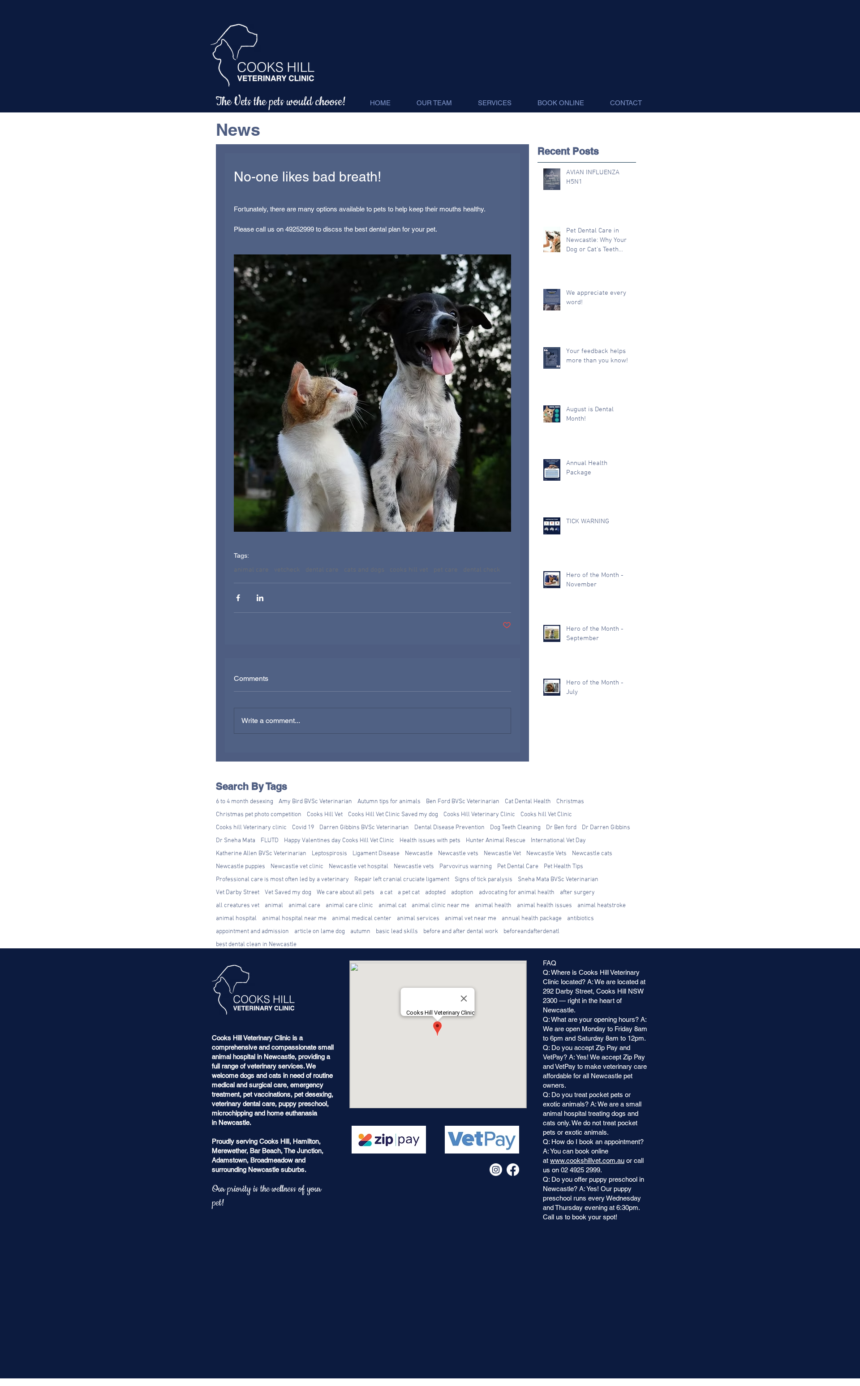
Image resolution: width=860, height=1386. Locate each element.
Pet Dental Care (517, 866)
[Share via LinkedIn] (260, 598)
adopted (435, 892)
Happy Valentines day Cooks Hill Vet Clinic (339, 840)
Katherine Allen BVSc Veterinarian (261, 853)
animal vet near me (470, 918)
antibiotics (580, 918)
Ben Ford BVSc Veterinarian (462, 801)
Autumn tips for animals (389, 801)
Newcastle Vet (502, 853)
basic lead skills (397, 931)
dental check (481, 570)
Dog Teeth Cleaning (515, 827)
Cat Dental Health (528, 801)
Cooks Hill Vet (325, 814)
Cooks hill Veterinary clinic (251, 827)
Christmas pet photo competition (258, 814)
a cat (386, 892)
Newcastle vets (458, 853)
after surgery (577, 892)
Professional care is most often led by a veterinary (282, 879)
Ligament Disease (376, 853)
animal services (418, 918)
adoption (462, 892)
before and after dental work (460, 931)
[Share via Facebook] (238, 598)
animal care (251, 570)
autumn (360, 931)
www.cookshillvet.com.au (587, 1160)
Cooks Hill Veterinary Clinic (479, 814)
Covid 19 (303, 827)
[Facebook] (513, 1169)
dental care (322, 570)
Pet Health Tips (563, 866)
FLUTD (270, 840)
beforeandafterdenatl (531, 931)
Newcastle (419, 853)
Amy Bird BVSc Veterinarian (315, 801)
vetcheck (287, 570)
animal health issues (544, 905)
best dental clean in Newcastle (256, 944)
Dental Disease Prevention (449, 827)
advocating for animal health (517, 892)
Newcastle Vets (546, 853)
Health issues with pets (430, 840)
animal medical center (361, 918)
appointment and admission (252, 931)
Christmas (570, 801)
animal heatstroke (601, 905)
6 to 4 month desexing (244, 801)
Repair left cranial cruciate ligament (401, 879)
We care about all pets (345, 892)
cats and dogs (364, 570)
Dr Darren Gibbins (606, 827)
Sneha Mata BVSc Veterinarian (558, 879)
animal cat (392, 905)
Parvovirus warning (465, 866)
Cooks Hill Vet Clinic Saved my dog (393, 814)
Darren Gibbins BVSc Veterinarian (364, 827)
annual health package (532, 918)
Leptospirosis (329, 853)
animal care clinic (349, 905)
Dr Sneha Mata (235, 840)
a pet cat (409, 892)
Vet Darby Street (237, 892)
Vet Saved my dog (288, 892)
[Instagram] (496, 1169)
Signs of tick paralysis (483, 879)
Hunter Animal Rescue (495, 840)
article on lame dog (319, 931)
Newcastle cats (592, 853)
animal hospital (236, 918)
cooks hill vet (409, 570)
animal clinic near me (440, 905)
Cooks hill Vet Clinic (546, 814)
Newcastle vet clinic (297, 866)
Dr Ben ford (561, 827)
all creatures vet (237, 905)
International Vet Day (558, 840)
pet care (446, 570)
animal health (493, 905)
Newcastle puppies (240, 866)
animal (274, 905)
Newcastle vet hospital (358, 866)
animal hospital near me (294, 918)
